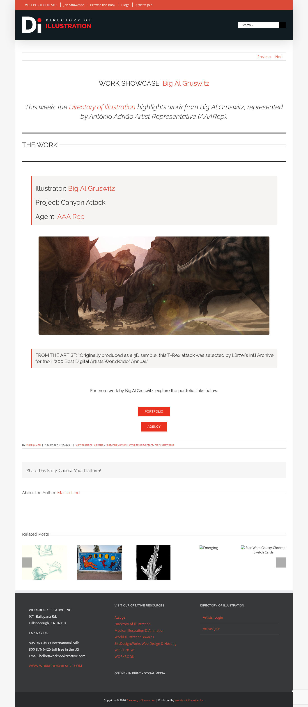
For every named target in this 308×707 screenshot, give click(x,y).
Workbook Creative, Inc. (189, 700)
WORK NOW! (125, 650)
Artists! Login (213, 617)
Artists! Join (211, 628)
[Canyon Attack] (154, 238)
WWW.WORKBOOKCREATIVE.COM (55, 665)
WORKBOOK (124, 656)
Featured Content (116, 445)
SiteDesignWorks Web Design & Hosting (145, 643)
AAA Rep (71, 216)
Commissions (84, 445)
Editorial (99, 445)
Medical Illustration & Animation (139, 630)
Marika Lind (33, 445)
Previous (264, 56)
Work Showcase (164, 445)
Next (279, 56)
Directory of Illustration (102, 107)
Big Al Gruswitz (186, 83)
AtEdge (120, 617)
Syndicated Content (141, 445)
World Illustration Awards (134, 637)
